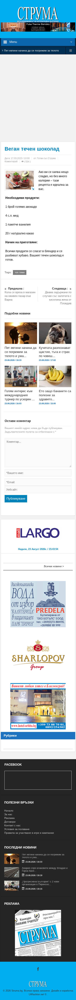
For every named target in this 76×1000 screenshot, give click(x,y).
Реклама (9, 818)
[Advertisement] (38, 98)
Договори (9, 821)
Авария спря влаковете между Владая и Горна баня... (45, 869)
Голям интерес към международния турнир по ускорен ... (20, 395)
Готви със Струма (46, 158)
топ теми (20, 272)
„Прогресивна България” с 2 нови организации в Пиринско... (40, 883)
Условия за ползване (17, 829)
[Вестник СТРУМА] (38, 14)
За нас (8, 814)
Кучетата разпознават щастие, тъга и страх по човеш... (54, 352)
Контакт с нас (12, 825)
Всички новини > (54, 566)
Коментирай (11, 161)
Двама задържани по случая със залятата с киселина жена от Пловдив (57, 296)
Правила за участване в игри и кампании (29, 832)
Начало (8, 810)
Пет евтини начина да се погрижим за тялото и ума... (20, 352)
